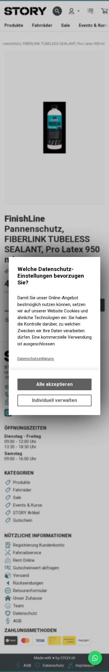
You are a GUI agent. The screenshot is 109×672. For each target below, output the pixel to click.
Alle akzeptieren (54, 384)
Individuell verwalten (54, 400)
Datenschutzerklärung (35, 358)
